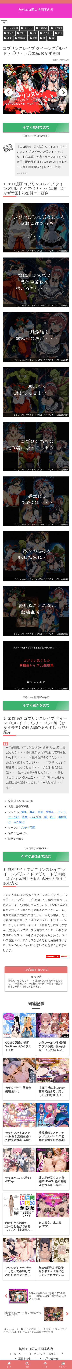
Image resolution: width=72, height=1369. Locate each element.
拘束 (9, 38)
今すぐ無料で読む (36, 127)
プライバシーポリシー (46, 1354)
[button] (65, 795)
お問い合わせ (51, 1358)
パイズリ (58, 28)
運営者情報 (24, 1358)
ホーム (17, 1354)
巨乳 (35, 33)
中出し (23, 33)
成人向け (47, 33)
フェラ (10, 33)
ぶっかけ (28, 28)
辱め (54, 38)
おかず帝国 (12, 28)
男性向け (22, 38)
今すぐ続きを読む (36, 705)
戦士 (60, 33)
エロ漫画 (43, 28)
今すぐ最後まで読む (36, 856)
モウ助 (37, 976)
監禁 (35, 38)
